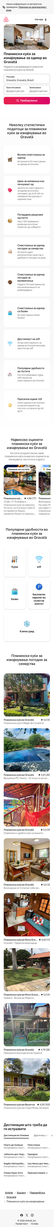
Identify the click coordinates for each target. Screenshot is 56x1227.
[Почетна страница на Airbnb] (6, 19)
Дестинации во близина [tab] (16, 1135)
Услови (34, 1223)
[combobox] (26, 80)
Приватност (22, 1223)
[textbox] (15, 91)
